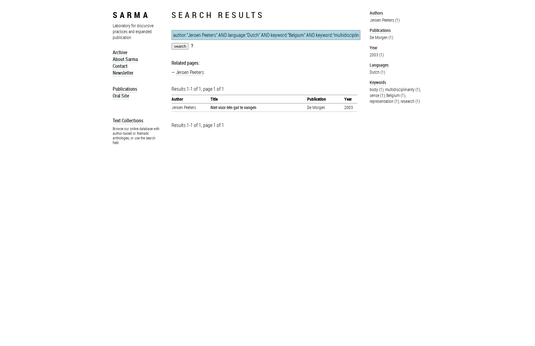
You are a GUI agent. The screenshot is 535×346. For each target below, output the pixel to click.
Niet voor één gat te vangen (233, 107)
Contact (120, 66)
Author (177, 99)
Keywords (378, 82)
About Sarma (125, 59)
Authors (376, 13)
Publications (125, 88)
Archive (120, 52)
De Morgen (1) (381, 37)
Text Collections (128, 120)
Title (214, 99)
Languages (379, 65)
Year (348, 99)
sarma (131, 14)
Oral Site (121, 95)
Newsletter (123, 72)
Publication (316, 99)
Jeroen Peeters (190, 72)
